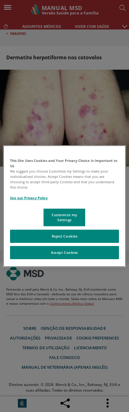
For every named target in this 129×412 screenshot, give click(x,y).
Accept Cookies (64, 252)
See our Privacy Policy (29, 197)
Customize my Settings (64, 217)
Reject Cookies (65, 236)
